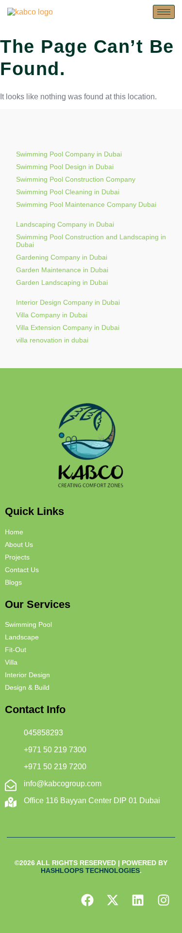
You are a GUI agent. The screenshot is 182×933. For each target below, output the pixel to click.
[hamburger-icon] (164, 12)
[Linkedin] (138, 899)
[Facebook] (87, 899)
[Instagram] (163, 899)
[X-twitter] (112, 899)
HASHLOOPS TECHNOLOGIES (90, 870)
